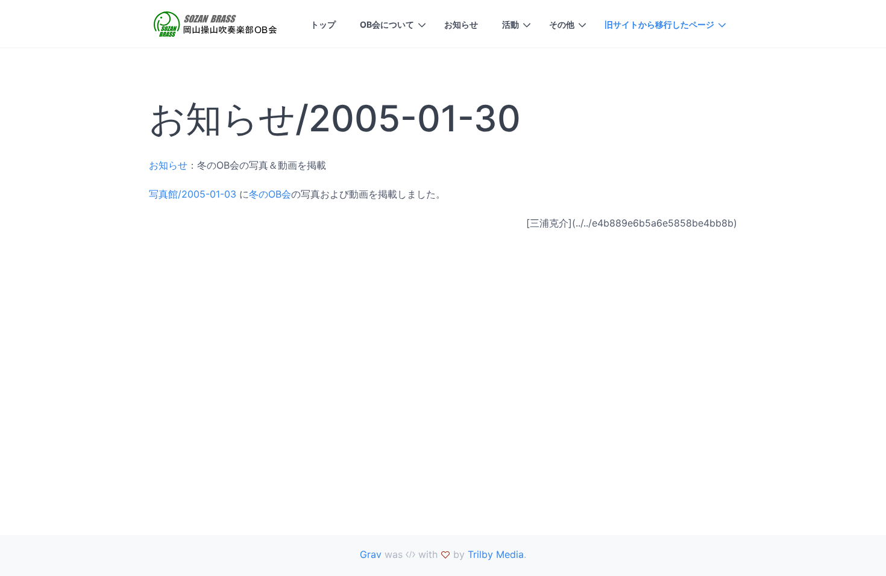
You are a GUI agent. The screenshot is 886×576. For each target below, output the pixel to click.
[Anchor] (535, 118)
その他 (561, 24)
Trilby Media (496, 554)
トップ (323, 24)
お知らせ (461, 24)
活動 (510, 24)
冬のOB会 (270, 194)
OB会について (387, 24)
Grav (371, 554)
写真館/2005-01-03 (192, 194)
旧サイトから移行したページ (659, 24)
